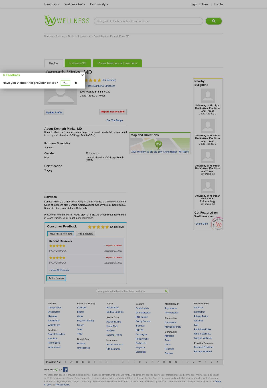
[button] (65, 83)
